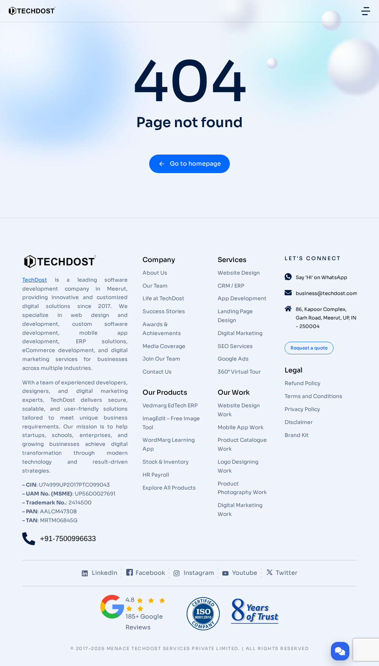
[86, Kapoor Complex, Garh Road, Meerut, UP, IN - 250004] (288, 308)
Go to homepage (195, 164)
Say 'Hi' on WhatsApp (321, 277)
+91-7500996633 (68, 538)
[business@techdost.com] (288, 292)
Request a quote (309, 348)
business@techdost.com (327, 293)
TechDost (34, 279)
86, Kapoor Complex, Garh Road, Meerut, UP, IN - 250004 (326, 317)
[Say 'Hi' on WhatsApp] (288, 276)
